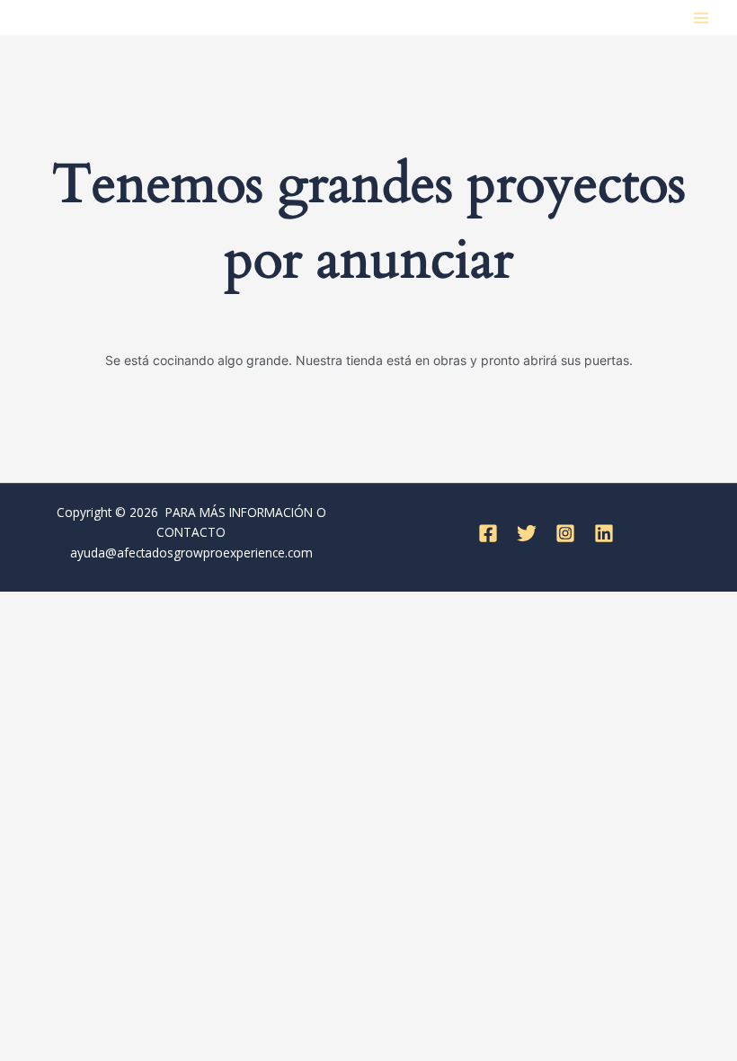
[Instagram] (565, 533)
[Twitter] (527, 533)
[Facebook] (488, 533)
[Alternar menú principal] (701, 17)
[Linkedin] (604, 533)
